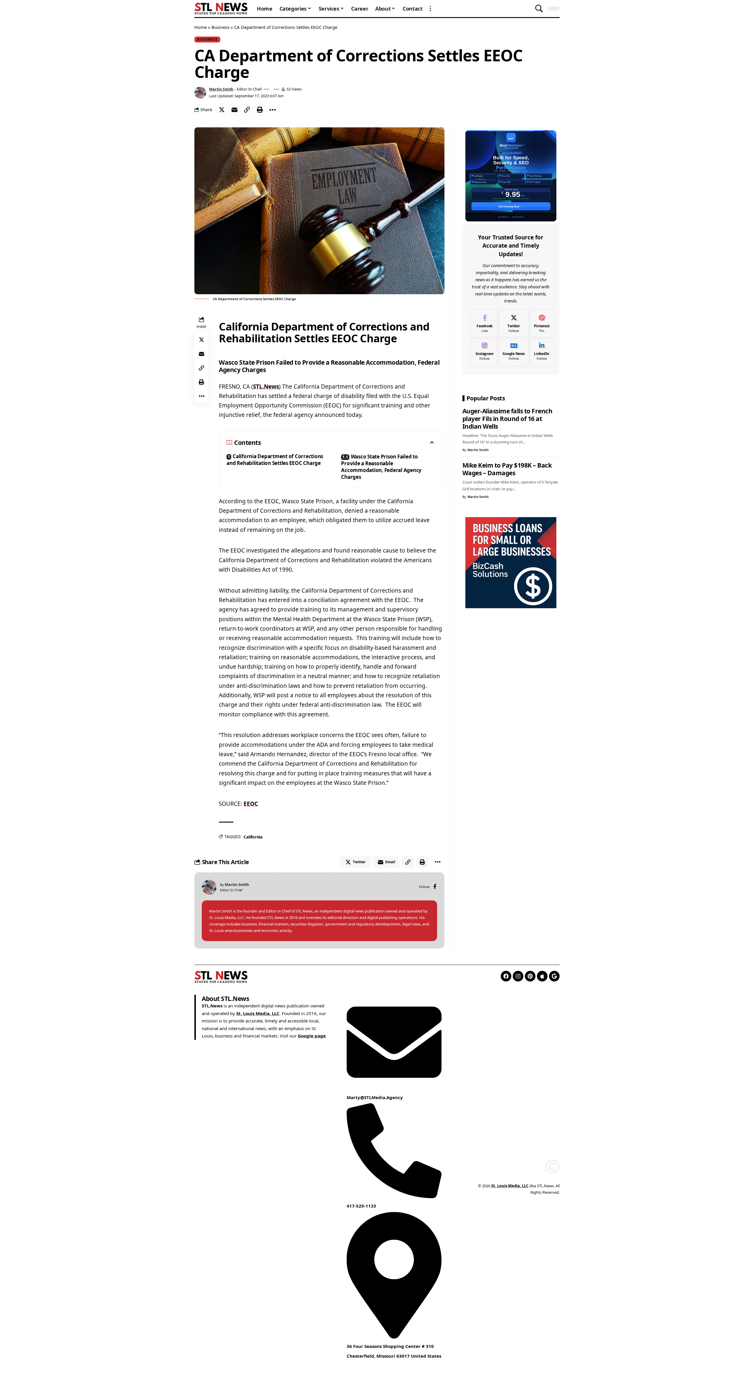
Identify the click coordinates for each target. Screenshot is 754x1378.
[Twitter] (513, 324)
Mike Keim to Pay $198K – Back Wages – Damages (507, 469)
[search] (539, 8)
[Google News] (513, 351)
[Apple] (542, 976)
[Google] (554, 976)
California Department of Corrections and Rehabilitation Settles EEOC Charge (274, 459)
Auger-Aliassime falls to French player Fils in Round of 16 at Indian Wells (507, 418)
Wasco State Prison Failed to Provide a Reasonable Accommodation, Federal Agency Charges (381, 466)
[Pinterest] (542, 324)
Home (200, 27)
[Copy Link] (247, 110)
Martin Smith (221, 89)
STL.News (266, 386)
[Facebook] (435, 887)
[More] (272, 110)
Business (220, 27)
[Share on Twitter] (222, 110)
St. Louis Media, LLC (258, 1013)
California (253, 837)
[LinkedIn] (542, 351)
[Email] (234, 110)
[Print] (260, 110)
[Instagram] (484, 351)
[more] (430, 8)
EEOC (251, 804)
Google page (312, 1036)
